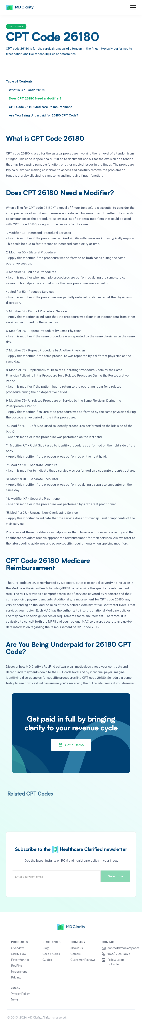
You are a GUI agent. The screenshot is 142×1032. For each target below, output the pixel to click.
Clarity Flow (18, 954)
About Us (76, 948)
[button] (133, 7)
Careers (75, 954)
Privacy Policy (20, 993)
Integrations (19, 971)
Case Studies (51, 954)
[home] (20, 7)
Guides (47, 960)
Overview (17, 948)
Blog (46, 948)
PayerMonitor (20, 960)
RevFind (16, 965)
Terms (14, 999)
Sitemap (129, 1017)
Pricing (16, 977)
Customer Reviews (82, 960)
